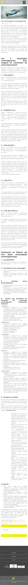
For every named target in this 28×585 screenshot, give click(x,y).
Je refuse (6, 584)
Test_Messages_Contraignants (18, 263)
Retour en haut (4, 524)
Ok (1, 584)
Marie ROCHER (7, 23)
